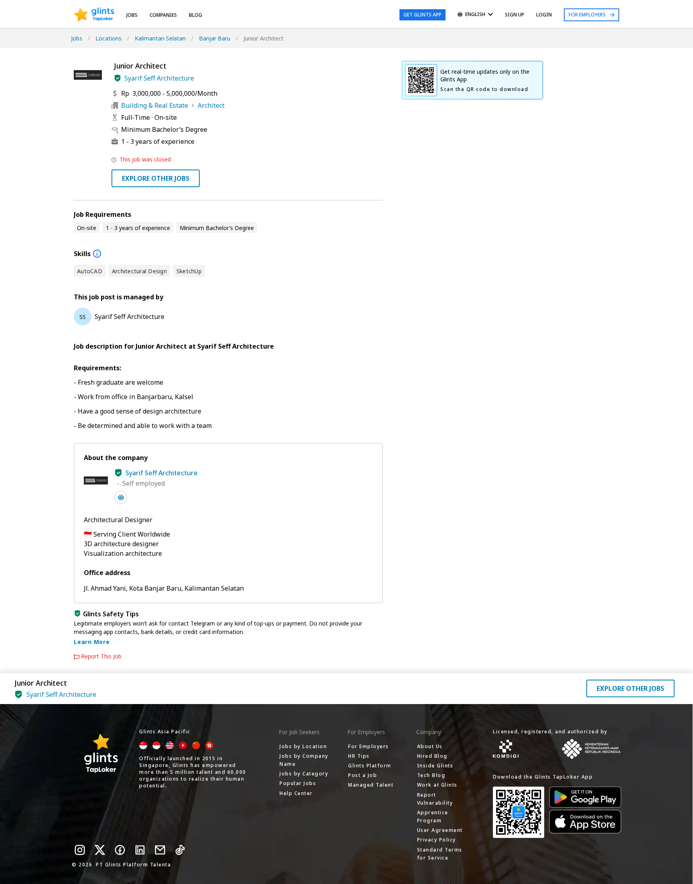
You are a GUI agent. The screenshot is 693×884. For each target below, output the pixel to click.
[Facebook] (120, 850)
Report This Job (101, 656)
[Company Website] (121, 497)
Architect (211, 105)
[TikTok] (180, 850)
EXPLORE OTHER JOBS (155, 178)
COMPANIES (163, 15)
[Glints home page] (94, 15)
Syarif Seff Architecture (159, 78)
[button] (117, 78)
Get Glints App (422, 14)
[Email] (160, 850)
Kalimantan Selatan (160, 38)
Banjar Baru (214, 38)
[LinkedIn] (140, 850)
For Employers (587, 14)
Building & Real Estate (154, 105)
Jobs (132, 15)
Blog (195, 15)
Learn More (92, 642)
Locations (108, 38)
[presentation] (94, 15)
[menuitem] (475, 15)
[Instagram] (80, 850)
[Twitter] (100, 850)
